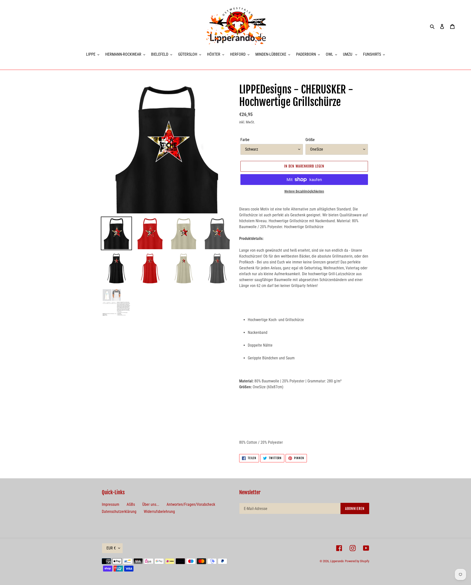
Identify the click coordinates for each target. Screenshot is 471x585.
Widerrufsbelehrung (159, 511)
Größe (310, 139)
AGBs (131, 504)
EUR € (111, 548)
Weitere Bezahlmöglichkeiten (304, 191)
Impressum (110, 504)
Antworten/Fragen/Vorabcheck (191, 504)
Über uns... (150, 504)
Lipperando (337, 561)
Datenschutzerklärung (119, 511)
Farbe (244, 139)
